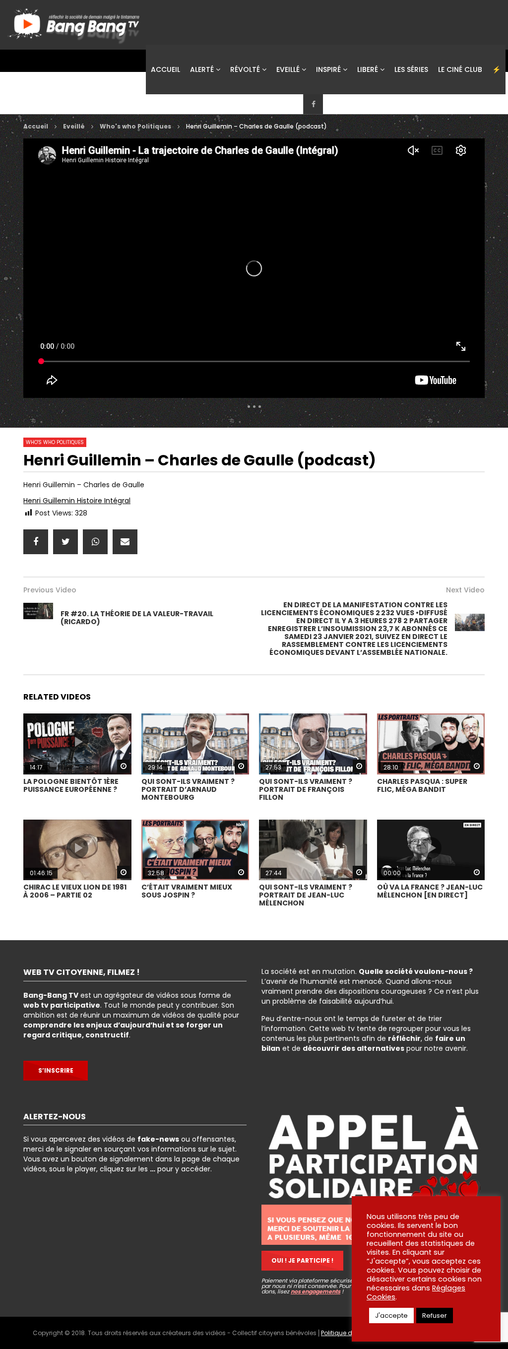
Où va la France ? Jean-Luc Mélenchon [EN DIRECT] (430, 891)
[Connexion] (372, 104)
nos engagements (315, 1291)
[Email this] (125, 541)
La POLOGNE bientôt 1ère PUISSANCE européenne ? (71, 785)
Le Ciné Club (460, 69)
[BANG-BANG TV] (75, 22)
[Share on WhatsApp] (95, 541)
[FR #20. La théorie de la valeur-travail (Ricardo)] (38, 618)
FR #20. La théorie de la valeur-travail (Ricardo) (137, 618)
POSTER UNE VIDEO (443, 104)
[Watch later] (333, 104)
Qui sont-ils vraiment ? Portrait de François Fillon (305, 789)
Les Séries (411, 69)
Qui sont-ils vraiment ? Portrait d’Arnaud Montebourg (188, 789)
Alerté (202, 69)
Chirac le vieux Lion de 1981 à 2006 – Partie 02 (75, 891)
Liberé (367, 69)
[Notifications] (353, 104)
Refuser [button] (434, 1315)
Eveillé (288, 69)
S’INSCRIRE (55, 1070)
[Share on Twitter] (65, 541)
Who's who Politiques (135, 126)
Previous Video (49, 590)
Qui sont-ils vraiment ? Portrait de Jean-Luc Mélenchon (305, 895)
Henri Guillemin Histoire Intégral (76, 501)
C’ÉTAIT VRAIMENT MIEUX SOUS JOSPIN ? (186, 891)
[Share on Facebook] (35, 541)
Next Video (465, 590)
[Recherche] (392, 104)
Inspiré (328, 69)
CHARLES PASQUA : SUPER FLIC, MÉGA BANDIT (422, 785)
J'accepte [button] (391, 1315)
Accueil (165, 69)
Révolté (245, 69)
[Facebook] (313, 104)
